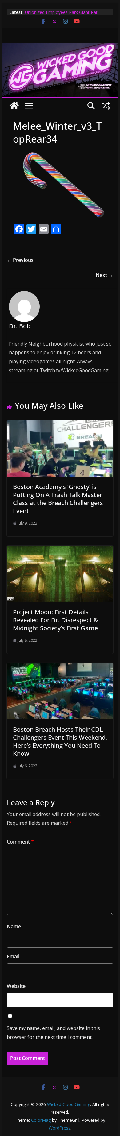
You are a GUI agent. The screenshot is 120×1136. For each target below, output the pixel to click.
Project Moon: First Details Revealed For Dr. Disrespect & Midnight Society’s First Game (55, 620)
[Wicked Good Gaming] (60, 47)
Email (13, 956)
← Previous (20, 260)
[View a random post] (105, 105)
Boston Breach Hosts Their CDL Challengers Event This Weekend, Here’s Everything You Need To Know (60, 741)
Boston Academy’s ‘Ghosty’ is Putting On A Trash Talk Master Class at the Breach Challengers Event (58, 499)
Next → (104, 275)
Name (14, 926)
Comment (20, 841)
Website (16, 986)
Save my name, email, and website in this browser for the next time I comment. (53, 1032)
